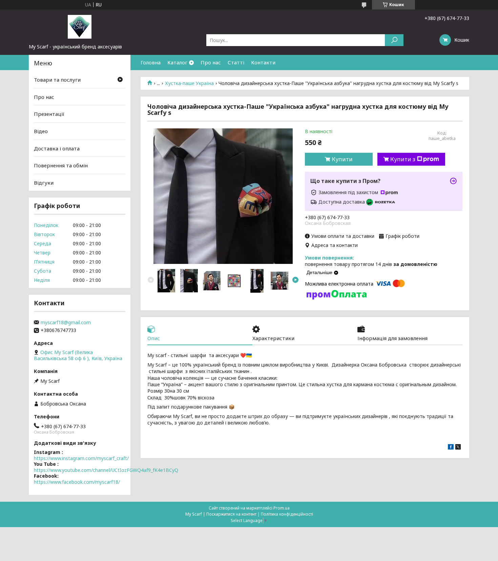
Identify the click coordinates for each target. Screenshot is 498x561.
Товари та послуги (57, 79)
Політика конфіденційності (287, 514)
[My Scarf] (79, 26)
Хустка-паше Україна (189, 83)
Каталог (177, 62)
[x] (458, 447)
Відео (41, 131)
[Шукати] (394, 40)
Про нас (211, 62)
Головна (151, 62)
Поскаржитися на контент (231, 514)
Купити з (402, 159)
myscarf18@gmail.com (66, 322)
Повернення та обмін (61, 165)
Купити (342, 159)
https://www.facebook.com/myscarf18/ (77, 482)
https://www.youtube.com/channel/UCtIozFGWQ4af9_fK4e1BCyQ (106, 470)
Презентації (49, 113)
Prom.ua (281, 508)
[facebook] (451, 447)
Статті (236, 62)
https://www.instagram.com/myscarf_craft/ (81, 458)
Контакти (263, 62)
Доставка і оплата (57, 148)
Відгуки (44, 182)
